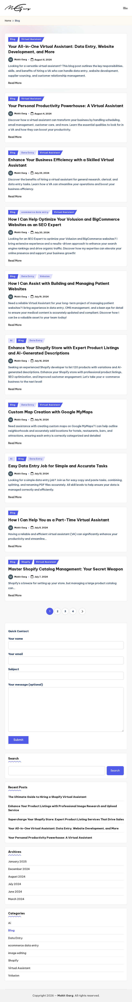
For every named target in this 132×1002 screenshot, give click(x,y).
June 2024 (15, 891)
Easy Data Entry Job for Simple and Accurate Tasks (58, 465)
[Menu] (125, 8)
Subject (13, 669)
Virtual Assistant (31, 39)
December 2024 (19, 869)
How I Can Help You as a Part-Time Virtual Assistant (58, 519)
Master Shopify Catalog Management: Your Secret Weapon (65, 569)
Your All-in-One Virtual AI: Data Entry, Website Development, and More (63, 828)
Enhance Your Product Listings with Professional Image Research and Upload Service (62, 808)
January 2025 (17, 861)
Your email (15, 654)
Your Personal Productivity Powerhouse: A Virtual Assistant (65, 105)
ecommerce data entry (34, 212)
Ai (11, 340)
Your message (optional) (25, 684)
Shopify (25, 562)
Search (13, 758)
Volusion (45, 276)
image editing (17, 953)
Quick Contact (18, 631)
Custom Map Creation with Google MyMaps (50, 411)
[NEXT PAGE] (82, 611)
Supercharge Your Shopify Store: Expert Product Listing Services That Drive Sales (66, 819)
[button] (82, 611)
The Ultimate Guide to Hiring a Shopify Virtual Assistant (47, 797)
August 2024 (16, 876)
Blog (12, 39)
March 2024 (16, 899)
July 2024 (14, 884)
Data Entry (27, 152)
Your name (15, 638)
